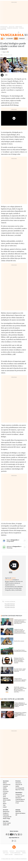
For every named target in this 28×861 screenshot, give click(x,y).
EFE (6, 75)
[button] (2, 38)
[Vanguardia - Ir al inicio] (14, 35)
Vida (16, 38)
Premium (22, 38)
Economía (10, 38)
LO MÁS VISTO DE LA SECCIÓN (12, 699)
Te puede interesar (10, 604)
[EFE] (14, 565)
